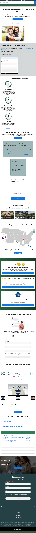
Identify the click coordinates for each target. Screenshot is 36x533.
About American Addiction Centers (18, 272)
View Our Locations (18, 253)
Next (9, 70)
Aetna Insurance (20, 435)
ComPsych (12, 445)
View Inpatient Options (18, 137)
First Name (7, 341)
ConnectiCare (28, 445)
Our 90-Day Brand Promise (18, 304)
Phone (6, 490)
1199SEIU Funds (5, 435)
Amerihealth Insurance (21, 437)
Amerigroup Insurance (13, 437)
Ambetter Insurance (29, 435)
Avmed (19, 440)
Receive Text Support (17, 23)
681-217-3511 (21, 0)
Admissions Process (18, 411)
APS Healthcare (13, 435)
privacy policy (24, 353)
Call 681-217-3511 (18, 468)
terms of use (19, 353)
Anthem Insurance (6, 440)
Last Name (7, 345)
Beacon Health (28, 440)
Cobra (4, 445)
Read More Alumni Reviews (18, 287)
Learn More (8, 112)
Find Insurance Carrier (4, 61)
